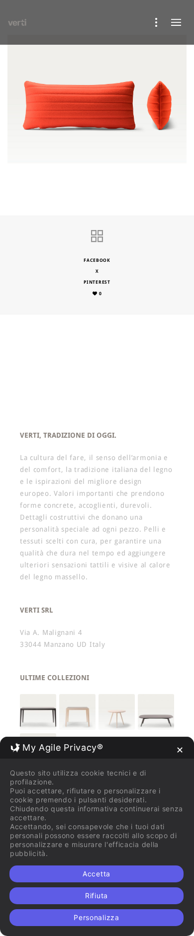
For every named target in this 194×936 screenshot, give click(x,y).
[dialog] (97, 836)
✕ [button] (180, 750)
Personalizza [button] (96, 917)
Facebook (97, 260)
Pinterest (97, 282)
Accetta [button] (96, 873)
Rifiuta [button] (96, 895)
